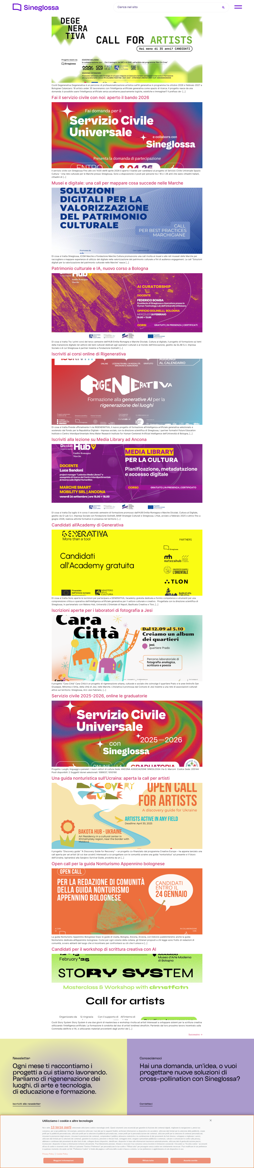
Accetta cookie (190, 1160)
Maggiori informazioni (63, 1160)
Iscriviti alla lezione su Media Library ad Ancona (99, 439)
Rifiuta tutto (148, 1160)
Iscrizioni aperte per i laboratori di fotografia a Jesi (102, 610)
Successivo (195, 1034)
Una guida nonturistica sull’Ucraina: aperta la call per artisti (111, 778)
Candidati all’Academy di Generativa (87, 524)
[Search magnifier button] (223, 7)
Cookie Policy (62, 1154)
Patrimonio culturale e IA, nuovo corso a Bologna (100, 268)
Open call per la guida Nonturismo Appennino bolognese (108, 863)
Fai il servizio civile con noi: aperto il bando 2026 (100, 97)
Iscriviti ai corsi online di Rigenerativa (89, 353)
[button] (211, 1120)
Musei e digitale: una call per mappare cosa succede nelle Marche (118, 183)
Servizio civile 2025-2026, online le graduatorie (99, 695)
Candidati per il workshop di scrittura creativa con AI (104, 949)
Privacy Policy (48, 1154)
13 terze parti (61, 1127)
